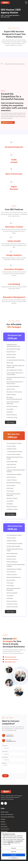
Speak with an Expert (8, 122)
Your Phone (5, 757)
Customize (13, 848)
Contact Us (3, 824)
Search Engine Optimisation (7, 816)
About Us (3, 821)
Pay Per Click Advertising (7, 814)
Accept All (13, 855)
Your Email (4, 751)
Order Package (10, 422)
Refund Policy (4, 831)
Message (4, 763)
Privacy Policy (4, 826)
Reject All (13, 851)
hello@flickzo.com (11, 741)
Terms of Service (5, 829)
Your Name (4, 745)
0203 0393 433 (9, 736)
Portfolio (3, 819)
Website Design (4, 812)
